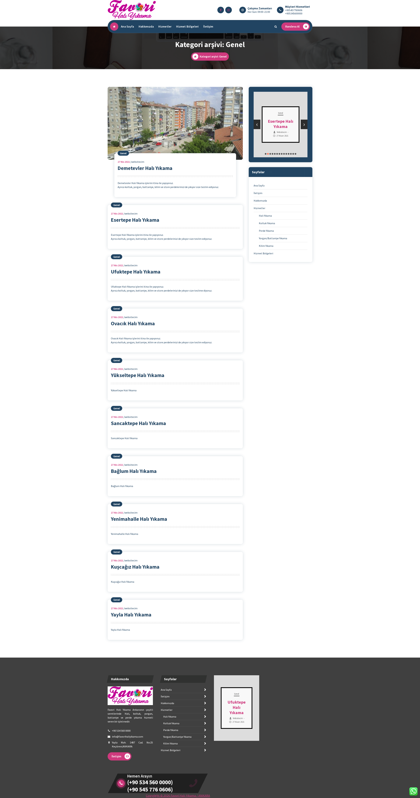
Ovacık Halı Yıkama (133, 323)
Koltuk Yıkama (267, 223)
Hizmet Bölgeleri (187, 26)
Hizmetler (165, 26)
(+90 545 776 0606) (150, 789)
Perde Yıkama (266, 230)
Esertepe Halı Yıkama (135, 220)
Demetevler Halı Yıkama (145, 168)
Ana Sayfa (127, 26)
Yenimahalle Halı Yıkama (139, 519)
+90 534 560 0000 (121, 730)
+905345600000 (293, 13)
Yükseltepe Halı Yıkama (137, 375)
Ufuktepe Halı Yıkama (135, 271)
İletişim (208, 26)
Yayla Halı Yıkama (131, 614)
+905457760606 (293, 10)
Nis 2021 (124, 161)
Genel (123, 153)
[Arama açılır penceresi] (275, 26)
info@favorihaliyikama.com (127, 736)
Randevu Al (292, 26)
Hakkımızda (146, 26)
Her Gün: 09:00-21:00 (259, 11)
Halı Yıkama (265, 215)
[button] (265, 154)
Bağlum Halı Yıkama (134, 471)
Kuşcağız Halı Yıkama (135, 567)
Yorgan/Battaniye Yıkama (273, 238)
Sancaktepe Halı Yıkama (138, 423)
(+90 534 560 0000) (150, 782)
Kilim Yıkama (266, 245)
